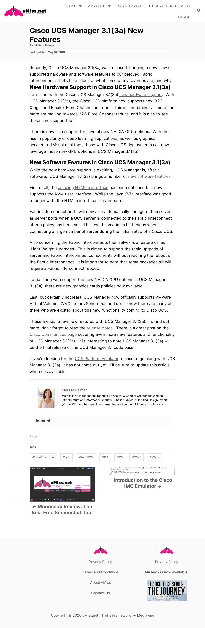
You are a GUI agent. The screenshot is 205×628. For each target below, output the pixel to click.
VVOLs (154, 457)
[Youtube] (43, 421)
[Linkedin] (37, 421)
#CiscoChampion (43, 457)
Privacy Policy (100, 562)
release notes (100, 328)
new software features (149, 176)
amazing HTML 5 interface (83, 187)
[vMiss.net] (25, 11)
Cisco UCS (86, 457)
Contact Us (100, 593)
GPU (105, 457)
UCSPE (136, 457)
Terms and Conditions (101, 572)
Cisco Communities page (53, 334)
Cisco (33, 436)
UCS (120, 457)
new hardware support (140, 94)
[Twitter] (49, 421)
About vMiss (100, 582)
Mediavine (145, 615)
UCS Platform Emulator (96, 358)
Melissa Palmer (44, 45)
